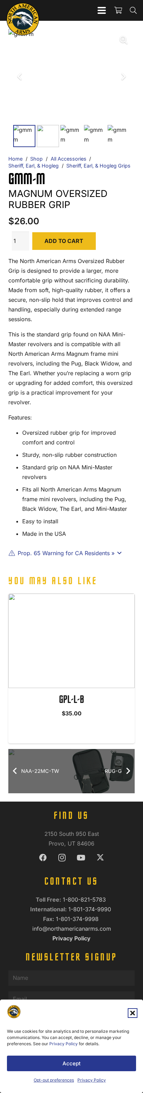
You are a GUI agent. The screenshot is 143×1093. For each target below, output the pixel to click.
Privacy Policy (63, 1043)
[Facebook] (42, 857)
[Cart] (118, 10)
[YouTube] (81, 857)
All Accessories (68, 159)
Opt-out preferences (54, 1080)
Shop (36, 159)
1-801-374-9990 (90, 909)
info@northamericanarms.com (71, 928)
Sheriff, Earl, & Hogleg (33, 166)
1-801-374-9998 (78, 918)
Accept (71, 1063)
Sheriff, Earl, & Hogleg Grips (98, 166)
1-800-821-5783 (85, 899)
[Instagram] (62, 857)
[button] (132, 1013)
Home (15, 159)
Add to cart (63, 240)
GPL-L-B (71, 700)
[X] (100, 857)
